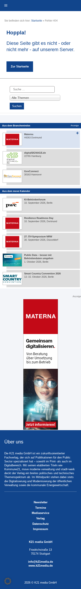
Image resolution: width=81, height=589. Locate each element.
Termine (40, 507)
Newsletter (41, 502)
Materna (28, 134)
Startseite (36, 20)
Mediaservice (40, 513)
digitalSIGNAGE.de (35, 152)
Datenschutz (40, 523)
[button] (8, 581)
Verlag (40, 518)
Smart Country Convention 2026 (42, 273)
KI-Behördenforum (35, 199)
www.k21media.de (41, 565)
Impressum (40, 529)
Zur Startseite (20, 66)
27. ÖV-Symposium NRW (38, 236)
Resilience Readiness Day (38, 218)
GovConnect (31, 171)
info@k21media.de (40, 561)
